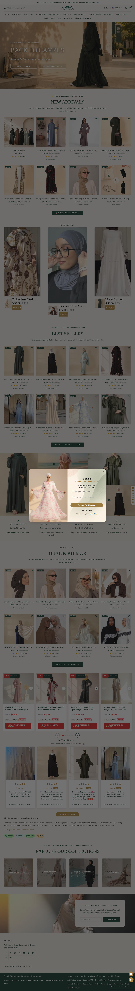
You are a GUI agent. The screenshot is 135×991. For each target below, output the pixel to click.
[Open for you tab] (131, 979)
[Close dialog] (103, 471)
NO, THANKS (87, 510)
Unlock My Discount (86, 505)
